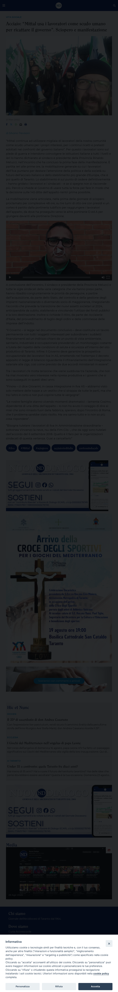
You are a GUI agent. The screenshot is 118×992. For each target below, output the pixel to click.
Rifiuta (59, 986)
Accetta (95, 986)
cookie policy (101, 973)
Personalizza (23, 986)
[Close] (109, 943)
